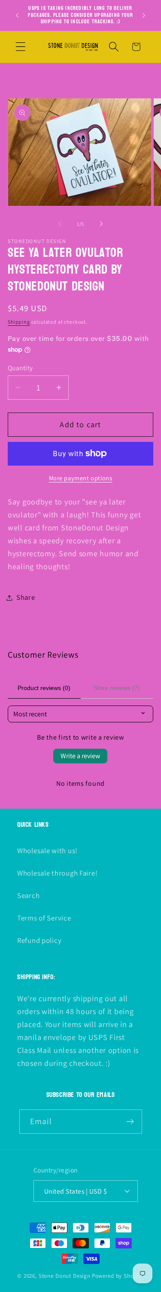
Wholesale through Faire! (57, 873)
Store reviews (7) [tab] (117, 687)
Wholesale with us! (47, 850)
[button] (20, 46)
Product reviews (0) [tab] (44, 687)
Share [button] (25, 597)
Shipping (19, 321)
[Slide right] (101, 223)
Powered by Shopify (118, 1275)
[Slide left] (59, 223)
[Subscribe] (130, 1121)
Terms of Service (44, 918)
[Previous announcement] (17, 15)
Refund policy (39, 940)
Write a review (80, 755)
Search (28, 895)
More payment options (80, 478)
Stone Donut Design (65, 1275)
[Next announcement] (143, 15)
